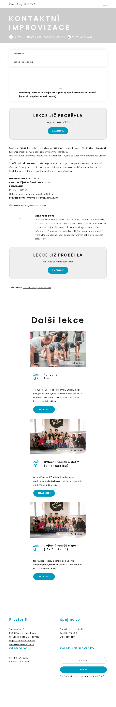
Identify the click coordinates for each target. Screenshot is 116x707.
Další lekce (58, 131)
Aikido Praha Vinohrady (62, 692)
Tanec (40, 287)
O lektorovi (19, 53)
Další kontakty (67, 636)
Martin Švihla (78, 692)
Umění (47, 287)
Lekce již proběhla (23, 61)
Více (43, 238)
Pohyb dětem (76, 450)
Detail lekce (44, 409)
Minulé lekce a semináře (21, 644)
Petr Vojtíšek (77, 363)
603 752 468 (70, 632)
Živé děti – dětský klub (41, 692)
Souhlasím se (84, 676)
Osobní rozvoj (30, 287)
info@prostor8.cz (76, 629)
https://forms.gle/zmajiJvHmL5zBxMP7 (40, 197)
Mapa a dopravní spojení (22, 640)
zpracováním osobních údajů (90, 676)
